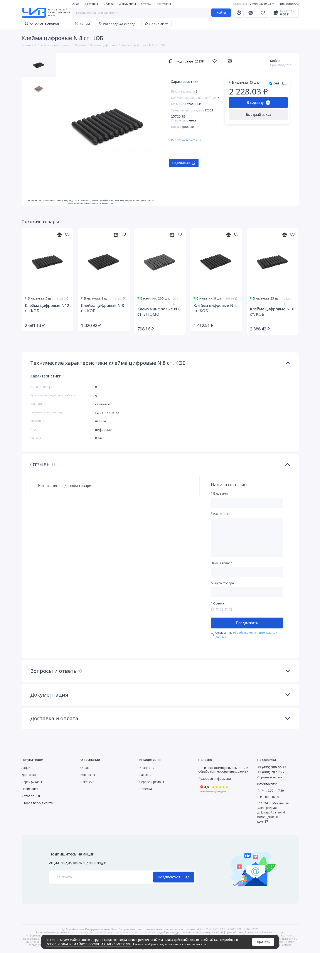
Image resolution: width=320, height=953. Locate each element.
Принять (263, 942)
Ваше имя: (220, 493)
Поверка (145, 789)
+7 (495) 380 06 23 (251, 4)
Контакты (164, 4)
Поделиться (181, 163)
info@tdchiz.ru (289, 4)
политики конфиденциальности (89, 932)
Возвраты (146, 768)
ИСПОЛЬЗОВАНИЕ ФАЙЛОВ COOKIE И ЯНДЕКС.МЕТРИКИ (88, 944)
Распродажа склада (119, 24)
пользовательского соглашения (134, 932)
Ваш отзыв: (221, 514)
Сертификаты (32, 782)
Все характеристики (186, 140)
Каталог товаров (44, 23)
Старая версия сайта (37, 803)
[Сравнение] (251, 13)
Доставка (91, 4)
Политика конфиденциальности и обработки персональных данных (223, 770)
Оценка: (219, 603)
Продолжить (247, 622)
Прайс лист (158, 24)
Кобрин (275, 61)
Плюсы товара (221, 563)
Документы (127, 4)
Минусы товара (222, 583)
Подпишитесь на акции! (72, 854)
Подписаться (169, 877)
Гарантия (146, 775)
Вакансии (87, 782)
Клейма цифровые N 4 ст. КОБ (215, 308)
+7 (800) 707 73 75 (271, 772)
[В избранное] (215, 61)
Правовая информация (215, 778)
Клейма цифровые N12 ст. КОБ (47, 308)
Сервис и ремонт (151, 782)
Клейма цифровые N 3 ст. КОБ (102, 308)
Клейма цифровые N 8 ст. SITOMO (158, 311)
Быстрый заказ (258, 114)
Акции (84, 24)
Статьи (146, 4)
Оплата (108, 4)
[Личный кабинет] (239, 13)
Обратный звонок (270, 777)
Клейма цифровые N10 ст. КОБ (272, 311)
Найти (221, 12)
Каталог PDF (31, 796)
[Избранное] (263, 13)
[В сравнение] (230, 61)
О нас (75, 4)
